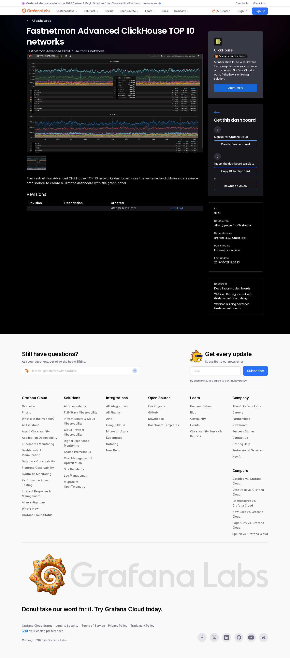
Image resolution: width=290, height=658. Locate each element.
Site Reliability (74, 469)
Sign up (260, 11)
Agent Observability (36, 431)
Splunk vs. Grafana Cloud (250, 534)
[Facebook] (202, 637)
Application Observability (39, 437)
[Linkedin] (226, 637)
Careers (237, 412)
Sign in (242, 11)
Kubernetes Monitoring (38, 444)
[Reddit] (263, 637)
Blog (193, 412)
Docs (165, 10)
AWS (109, 418)
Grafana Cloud (65, 10)
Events (195, 425)
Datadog (112, 444)
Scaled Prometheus (77, 452)
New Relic (113, 450)
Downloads (156, 418)
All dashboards (41, 20)
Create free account (235, 144)
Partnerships (241, 418)
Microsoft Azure (117, 431)
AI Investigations (34, 502)
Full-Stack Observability (80, 412)
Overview (28, 406)
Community (198, 418)
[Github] (238, 637)
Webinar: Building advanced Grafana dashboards (232, 306)
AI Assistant (30, 425)
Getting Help (241, 444)
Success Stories (243, 431)
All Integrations (117, 406)
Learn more (150, 3)
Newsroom (239, 425)
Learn (148, 10)
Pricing (109, 10)
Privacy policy (238, 380)
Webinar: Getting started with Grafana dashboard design (233, 296)
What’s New (30, 508)
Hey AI (236, 456)
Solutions (89, 10)
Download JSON (235, 186)
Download (176, 208)
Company (180, 10)
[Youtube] (251, 637)
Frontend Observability (38, 467)
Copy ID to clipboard (235, 171)
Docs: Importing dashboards (232, 288)
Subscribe (255, 371)
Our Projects (156, 406)
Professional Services (247, 450)
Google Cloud (115, 425)
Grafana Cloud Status (37, 515)
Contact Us (240, 437)
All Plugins (113, 412)
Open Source (128, 10)
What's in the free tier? (38, 418)
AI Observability (75, 406)
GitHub (153, 412)
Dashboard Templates (163, 425)
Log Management (76, 475)
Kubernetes (114, 437)
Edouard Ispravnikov (227, 250)
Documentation (201, 406)
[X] (214, 637)
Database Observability (38, 461)
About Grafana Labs (246, 406)
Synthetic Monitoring (36, 474)
